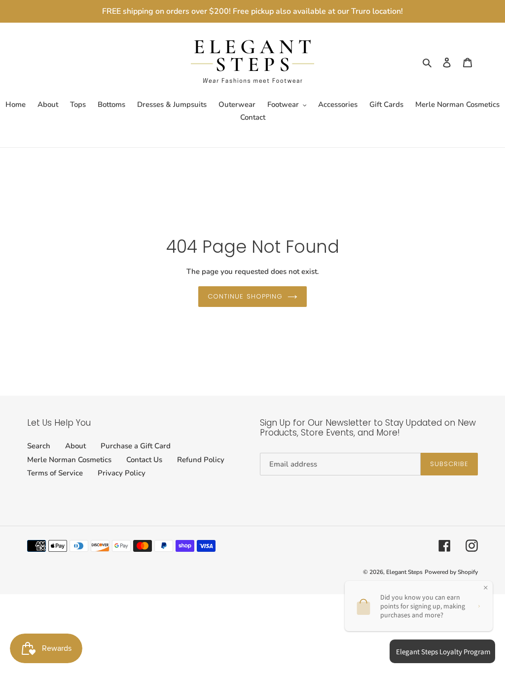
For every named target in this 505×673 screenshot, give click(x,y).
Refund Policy (200, 460)
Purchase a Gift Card (136, 446)
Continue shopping (245, 296)
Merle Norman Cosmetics (69, 460)
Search (38, 446)
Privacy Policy (121, 473)
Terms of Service (55, 473)
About (75, 446)
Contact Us (144, 460)
